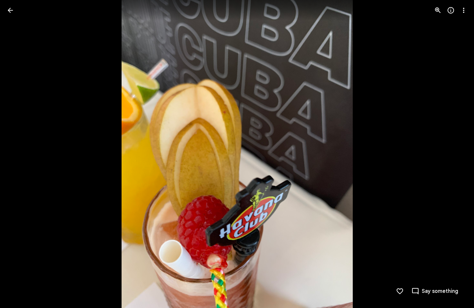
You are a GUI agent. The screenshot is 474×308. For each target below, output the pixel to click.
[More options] (463, 10)
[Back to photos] (10, 10)
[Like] (400, 291)
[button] (18, 154)
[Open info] (450, 10)
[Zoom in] (437, 10)
